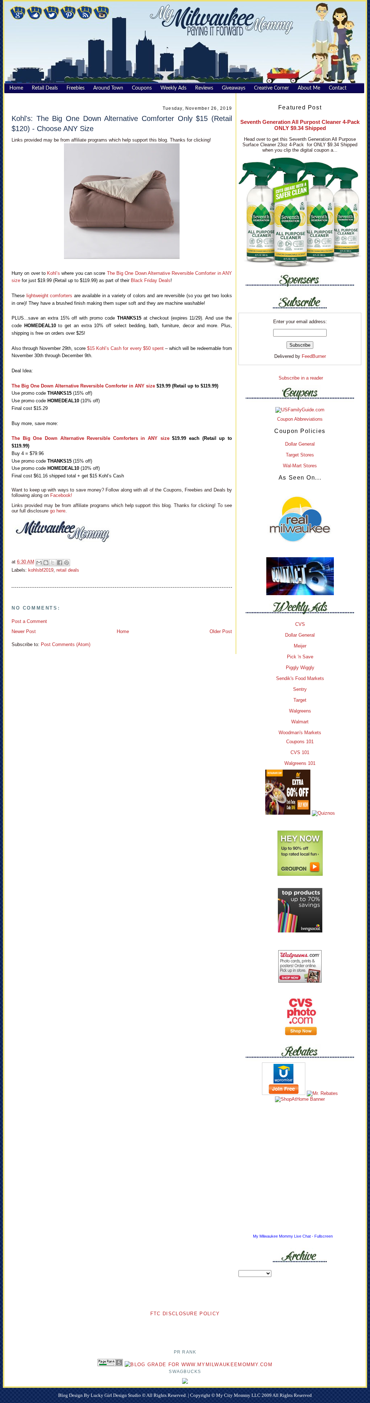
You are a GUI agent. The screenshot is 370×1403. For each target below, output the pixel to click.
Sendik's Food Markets (300, 678)
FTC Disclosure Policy (185, 1313)
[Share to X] (52, 562)
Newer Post (24, 631)
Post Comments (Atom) (65, 644)
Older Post (221, 631)
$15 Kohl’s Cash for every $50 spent (125, 348)
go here (57, 511)
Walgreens (300, 711)
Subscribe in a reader (301, 378)
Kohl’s (53, 273)
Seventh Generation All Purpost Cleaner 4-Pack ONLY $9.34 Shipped (300, 125)
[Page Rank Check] (110, 1364)
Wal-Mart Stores (300, 465)
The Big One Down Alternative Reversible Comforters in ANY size (90, 438)
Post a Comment (29, 621)
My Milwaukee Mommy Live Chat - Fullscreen (293, 1236)
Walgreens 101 (299, 763)
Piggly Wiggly (300, 667)
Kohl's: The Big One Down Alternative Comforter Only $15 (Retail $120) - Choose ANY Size (122, 123)
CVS (300, 624)
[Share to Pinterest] (66, 562)
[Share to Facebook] (59, 562)
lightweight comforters (49, 295)
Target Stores (300, 455)
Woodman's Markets (300, 732)
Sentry (300, 689)
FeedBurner (314, 356)
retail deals (67, 570)
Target (299, 700)
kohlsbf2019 (40, 570)
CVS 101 (300, 752)
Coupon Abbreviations (300, 419)
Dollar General (300, 444)
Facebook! (60, 495)
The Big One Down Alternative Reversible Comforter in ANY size (83, 386)
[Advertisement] (185, 1328)
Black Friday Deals (151, 280)
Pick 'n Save (300, 656)
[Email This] (39, 562)
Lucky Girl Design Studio (116, 1395)
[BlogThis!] (46, 562)
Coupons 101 (300, 741)
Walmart (300, 721)
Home (123, 631)
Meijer (300, 646)
